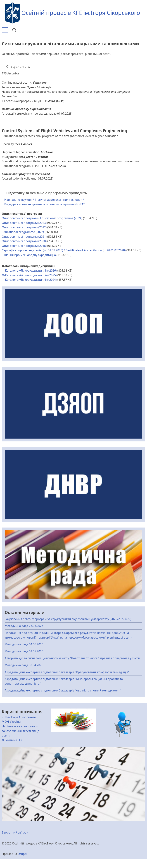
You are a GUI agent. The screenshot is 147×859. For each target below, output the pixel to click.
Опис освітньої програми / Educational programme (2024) (42, 218)
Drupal (22, 854)
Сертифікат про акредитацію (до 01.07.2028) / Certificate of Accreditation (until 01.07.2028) (64, 250)
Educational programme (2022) (23, 232)
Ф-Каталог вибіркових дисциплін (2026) (29, 270)
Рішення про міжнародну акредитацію (29, 255)
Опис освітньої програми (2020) (24, 241)
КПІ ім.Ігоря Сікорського (19, 717)
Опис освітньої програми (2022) (24, 227)
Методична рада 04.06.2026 (24, 644)
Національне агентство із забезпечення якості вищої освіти (21, 730)
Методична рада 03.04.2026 (24, 665)
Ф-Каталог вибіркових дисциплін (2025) (29, 275)
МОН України (11, 722)
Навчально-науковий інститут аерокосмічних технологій (44, 200)
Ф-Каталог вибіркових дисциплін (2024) (29, 280)
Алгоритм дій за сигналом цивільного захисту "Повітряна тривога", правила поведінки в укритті (72, 658)
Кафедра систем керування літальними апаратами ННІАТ (44, 204)
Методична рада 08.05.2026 (24, 651)
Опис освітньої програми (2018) (24, 246)
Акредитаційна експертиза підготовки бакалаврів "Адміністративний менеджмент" (63, 690)
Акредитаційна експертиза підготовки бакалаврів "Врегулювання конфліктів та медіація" (67, 672)
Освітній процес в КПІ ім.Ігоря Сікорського (80, 13)
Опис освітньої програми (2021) (24, 237)
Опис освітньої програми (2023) (24, 223)
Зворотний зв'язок (15, 832)
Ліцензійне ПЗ (12, 740)
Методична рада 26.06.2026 (24, 626)
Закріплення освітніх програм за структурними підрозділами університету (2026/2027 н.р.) (68, 619)
